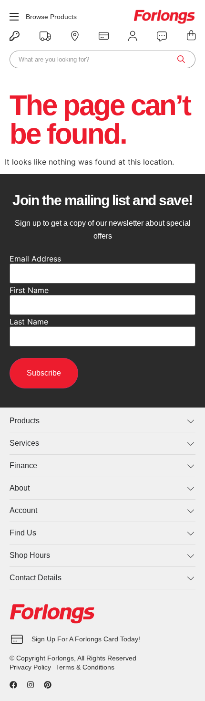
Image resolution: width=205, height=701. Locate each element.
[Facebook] (13, 685)
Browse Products (51, 17)
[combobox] (102, 59)
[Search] (181, 59)
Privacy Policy (30, 667)
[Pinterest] (47, 685)
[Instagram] (30, 685)
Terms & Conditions (85, 667)
